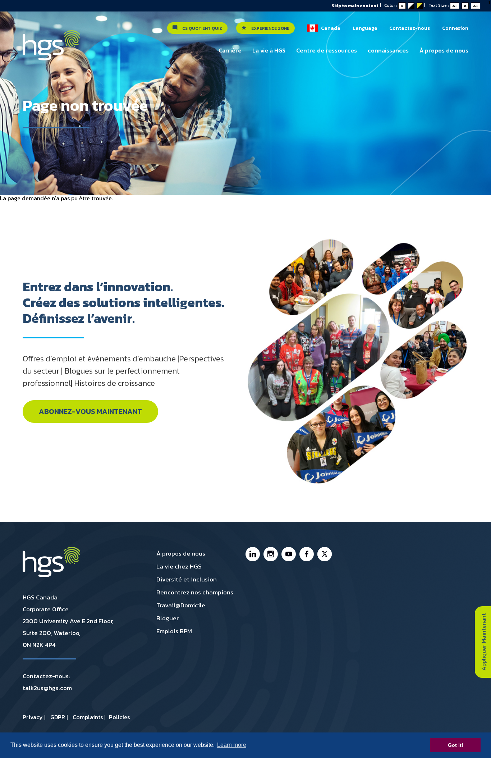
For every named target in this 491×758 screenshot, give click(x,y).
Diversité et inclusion (186, 579)
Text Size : (453, 5)
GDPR (57, 717)
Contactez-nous (409, 28)
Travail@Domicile (180, 605)
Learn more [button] (231, 745)
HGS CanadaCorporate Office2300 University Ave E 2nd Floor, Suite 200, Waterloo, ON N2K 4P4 (69, 621)
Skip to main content (354, 6)
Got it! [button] (455, 745)
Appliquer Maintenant (483, 642)
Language (365, 28)
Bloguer (167, 618)
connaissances (388, 50)
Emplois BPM (174, 631)
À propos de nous (443, 50)
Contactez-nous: (47, 682)
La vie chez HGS (179, 566)
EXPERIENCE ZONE (268, 28)
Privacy (33, 717)
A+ (475, 6)
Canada (329, 28)
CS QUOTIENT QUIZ (200, 28)
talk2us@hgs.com (47, 688)
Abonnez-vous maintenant (90, 411)
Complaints (88, 717)
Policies (119, 717)
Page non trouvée (85, 105)
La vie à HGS (268, 50)
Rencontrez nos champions (194, 592)
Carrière (230, 50)
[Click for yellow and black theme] (420, 6)
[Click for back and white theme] (411, 6)
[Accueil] (51, 49)
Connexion (455, 28)
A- (454, 6)
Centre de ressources (326, 50)
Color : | (406, 5)
